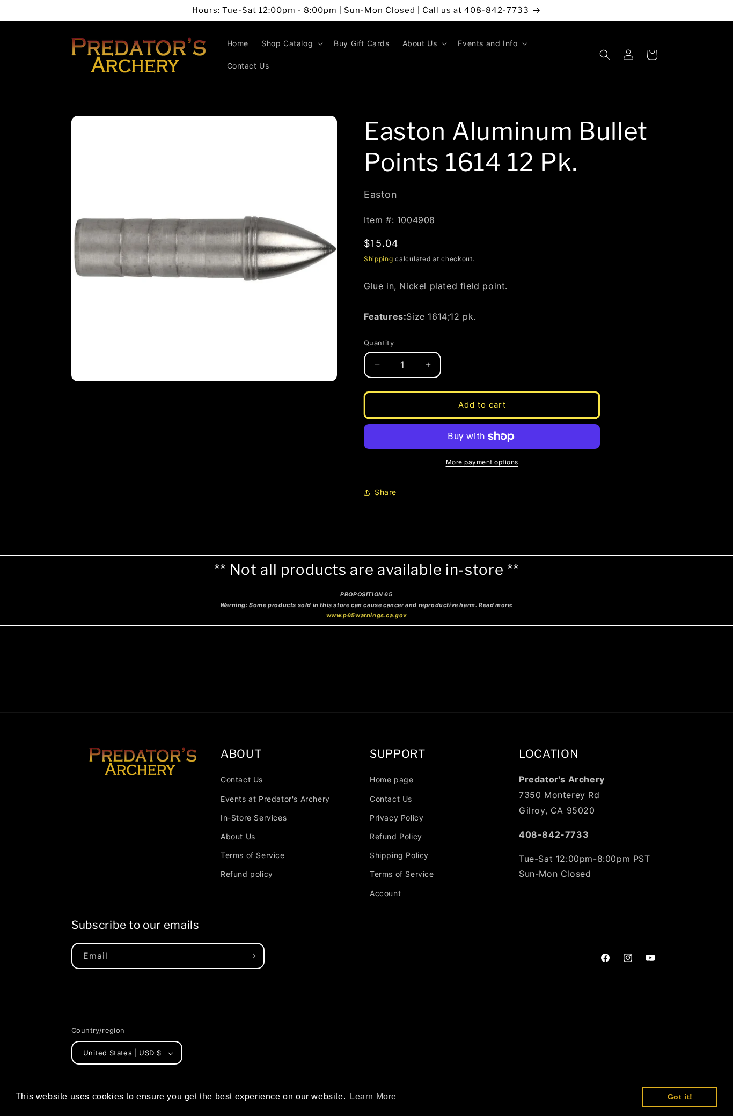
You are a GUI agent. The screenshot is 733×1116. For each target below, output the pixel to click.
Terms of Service (253, 854)
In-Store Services (254, 817)
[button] (291, 43)
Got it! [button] (680, 1096)
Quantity (379, 342)
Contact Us (242, 779)
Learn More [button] (373, 1096)
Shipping (378, 259)
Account (385, 892)
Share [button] (386, 492)
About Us (238, 835)
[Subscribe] (251, 956)
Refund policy (247, 873)
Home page (391, 779)
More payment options (482, 462)
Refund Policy (396, 835)
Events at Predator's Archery (275, 798)
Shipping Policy (399, 854)
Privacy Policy (396, 817)
